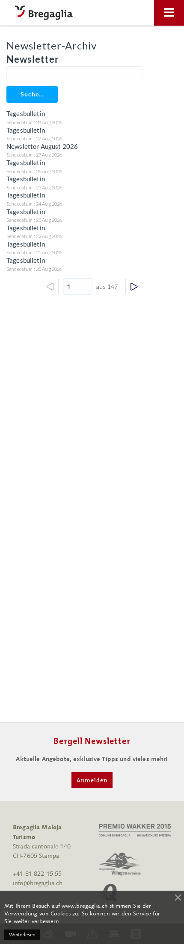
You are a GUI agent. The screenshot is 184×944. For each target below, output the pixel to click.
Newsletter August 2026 (42, 146)
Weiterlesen (22, 935)
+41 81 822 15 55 (37, 873)
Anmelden (92, 780)
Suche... (32, 94)
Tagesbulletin (25, 113)
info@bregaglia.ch (37, 883)
